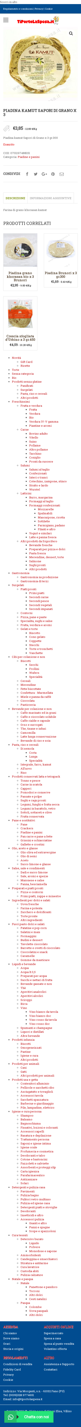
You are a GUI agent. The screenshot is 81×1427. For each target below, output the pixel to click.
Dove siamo (11, 1338)
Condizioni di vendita (17, 1364)
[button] (71, 33)
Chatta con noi (36, 1417)
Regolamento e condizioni (18, 8)
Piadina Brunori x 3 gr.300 (61, 275)
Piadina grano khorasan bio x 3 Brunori (20, 276)
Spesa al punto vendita (59, 1344)
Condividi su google (44, 174)
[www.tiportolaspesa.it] (38, 20)
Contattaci (50, 1369)
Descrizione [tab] (15, 198)
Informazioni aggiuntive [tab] (50, 198)
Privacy (39, 8)
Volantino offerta (55, 1349)
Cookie (48, 8)
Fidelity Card (12, 1369)
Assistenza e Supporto (59, 1364)
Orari (6, 1344)
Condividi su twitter (35, 174)
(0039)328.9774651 (21, 1395)
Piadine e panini (29, 157)
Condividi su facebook (27, 174)
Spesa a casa (52, 1338)
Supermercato (53, 1333)
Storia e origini (13, 1349)
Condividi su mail (61, 174)
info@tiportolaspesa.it (27, 1399)
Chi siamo (10, 1333)
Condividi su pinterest (52, 174)
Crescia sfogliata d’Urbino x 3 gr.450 (20, 338)
